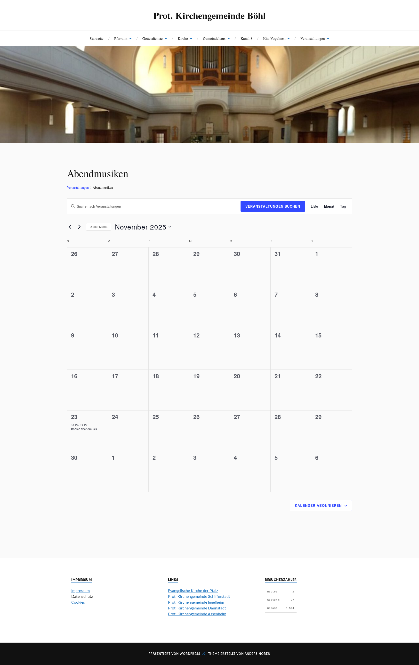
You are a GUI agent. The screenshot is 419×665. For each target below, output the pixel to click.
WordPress (190, 653)
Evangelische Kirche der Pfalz (193, 591)
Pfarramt (120, 38)
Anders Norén (257, 653)
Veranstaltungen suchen (272, 206)
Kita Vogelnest (274, 38)
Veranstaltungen (312, 38)
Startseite (97, 38)
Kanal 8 (246, 38)
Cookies (78, 602)
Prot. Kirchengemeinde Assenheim (197, 614)
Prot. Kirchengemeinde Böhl (209, 15)
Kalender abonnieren (318, 505)
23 (74, 416)
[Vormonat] (70, 227)
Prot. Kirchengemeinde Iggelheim (196, 602)
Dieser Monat (98, 226)
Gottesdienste (152, 38)
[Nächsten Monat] (79, 227)
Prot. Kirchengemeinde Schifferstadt (199, 597)
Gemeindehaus (214, 38)
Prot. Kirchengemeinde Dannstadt (197, 608)
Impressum (80, 591)
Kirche (183, 38)
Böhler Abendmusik (84, 429)
